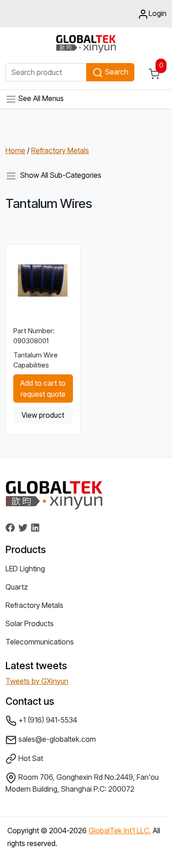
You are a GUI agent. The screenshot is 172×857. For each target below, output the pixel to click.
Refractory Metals (60, 150)
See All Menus (40, 98)
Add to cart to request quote (43, 388)
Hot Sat (30, 758)
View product (43, 415)
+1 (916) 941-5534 (47, 719)
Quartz (17, 586)
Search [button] (115, 71)
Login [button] (157, 13)
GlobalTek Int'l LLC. (120, 830)
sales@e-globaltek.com (56, 739)
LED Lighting (25, 568)
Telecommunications (40, 641)
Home (15, 150)
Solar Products (30, 623)
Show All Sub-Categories (59, 175)
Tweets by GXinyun (37, 681)
